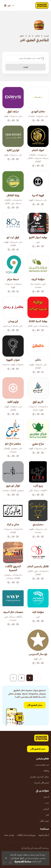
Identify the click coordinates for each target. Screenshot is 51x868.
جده (47, 803)
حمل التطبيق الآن (34, 705)
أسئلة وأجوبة (43, 835)
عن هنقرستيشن (42, 765)
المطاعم (37, 36)
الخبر (29, 36)
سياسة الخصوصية (22, 861)
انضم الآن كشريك (41, 783)
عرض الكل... (44, 821)
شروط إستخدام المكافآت (26, 835)
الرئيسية (46, 36)
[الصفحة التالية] (13, 678)
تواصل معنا (9, 835)
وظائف (46, 771)
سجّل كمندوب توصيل (39, 777)
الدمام (46, 797)
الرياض (46, 809)
